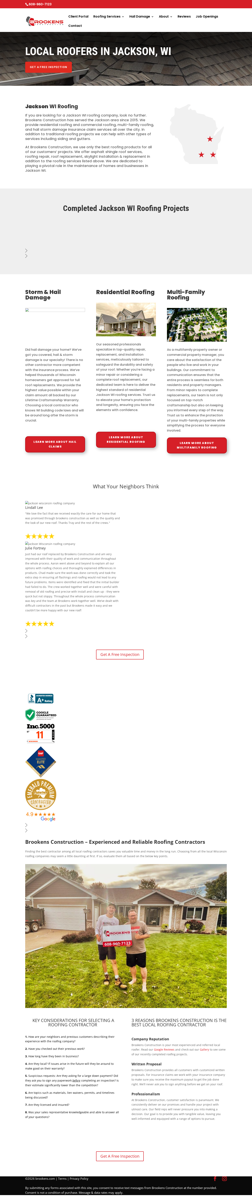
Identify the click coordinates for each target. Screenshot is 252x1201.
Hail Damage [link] (139, 17)
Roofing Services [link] (106, 17)
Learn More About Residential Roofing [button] (126, 439)
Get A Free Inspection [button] (48, 67)
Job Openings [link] (207, 17)
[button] (215, 1178)
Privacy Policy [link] (79, 1178)
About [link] (164, 17)
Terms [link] (62, 1178)
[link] (25, 25)
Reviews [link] (184, 17)
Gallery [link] (204, 1049)
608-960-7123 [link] (40, 4)
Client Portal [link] (78, 17)
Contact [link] (75, 26)
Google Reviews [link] (164, 1049)
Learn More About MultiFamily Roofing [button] (197, 445)
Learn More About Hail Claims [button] (55, 444)
